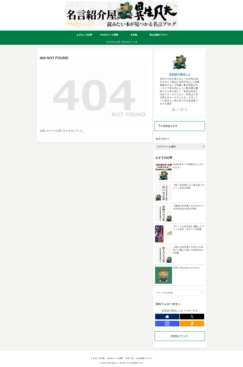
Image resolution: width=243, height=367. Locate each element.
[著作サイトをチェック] (173, 109)
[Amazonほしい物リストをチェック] (186, 109)
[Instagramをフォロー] (182, 109)
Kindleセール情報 (115, 358)
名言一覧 (130, 358)
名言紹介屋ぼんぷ (179, 74)
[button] (202, 292)
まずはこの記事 (97, 358)
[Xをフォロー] (177, 109)
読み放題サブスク (144, 358)
